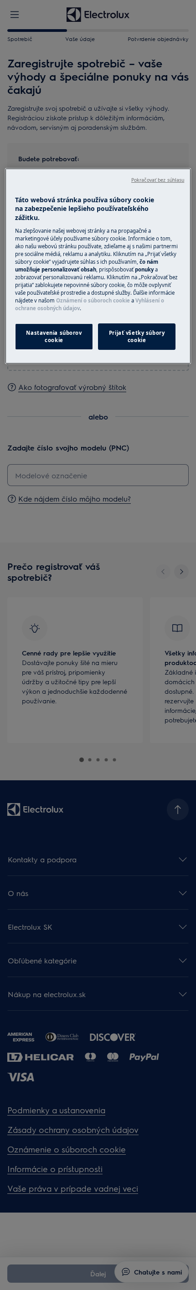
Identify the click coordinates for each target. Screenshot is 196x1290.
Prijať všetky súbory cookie (137, 336)
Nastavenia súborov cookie (54, 336)
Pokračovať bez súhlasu (157, 180)
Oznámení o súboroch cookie (93, 300)
